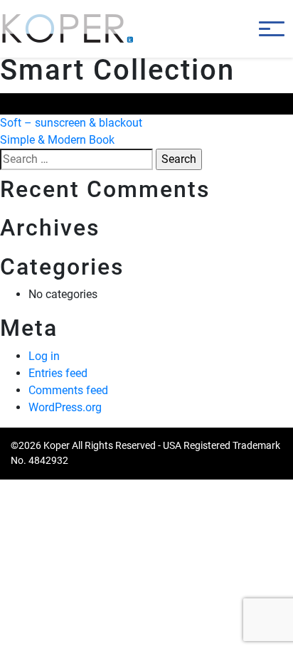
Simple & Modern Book (57, 140)
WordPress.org (65, 407)
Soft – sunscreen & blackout (71, 122)
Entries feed (57, 373)
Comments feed (68, 390)
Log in (44, 356)
